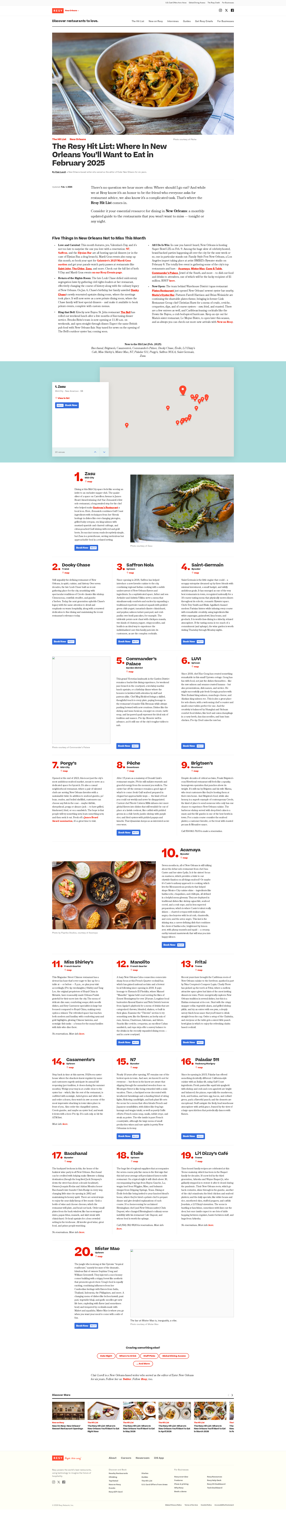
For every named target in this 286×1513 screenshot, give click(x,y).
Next (232, 1395)
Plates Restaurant (163, 290)
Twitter (127, 1379)
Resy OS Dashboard (216, 1484)
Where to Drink (127, 1356)
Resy (144, 1379)
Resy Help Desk (214, 1480)
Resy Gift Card (115, 1492)
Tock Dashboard (214, 1487)
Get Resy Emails (204, 21)
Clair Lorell (60, 172)
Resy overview (181, 1476)
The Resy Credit (214, 2)
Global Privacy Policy (173, 1505)
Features (178, 1480)
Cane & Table (214, 268)
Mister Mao (198, 268)
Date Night (106, 1356)
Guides (187, 21)
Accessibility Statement (224, 1505)
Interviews (173, 21)
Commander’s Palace (165, 272)
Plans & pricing (181, 1484)
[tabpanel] (70, 1416)
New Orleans (78, 139)
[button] (182, 391)
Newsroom (143, 1458)
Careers (126, 1458)
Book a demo (180, 1491)
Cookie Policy (206, 1505)
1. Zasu (60, 387)
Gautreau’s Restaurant (105, 507)
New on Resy (156, 21)
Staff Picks (149, 1356)
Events (112, 1488)
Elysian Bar (85, 253)
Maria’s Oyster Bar (163, 294)
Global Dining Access (197, 2)
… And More (143, 1363)
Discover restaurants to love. (75, 21)
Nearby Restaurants (118, 1473)
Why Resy (178, 1487)
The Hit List (138, 21)
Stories (145, 1473)
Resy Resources (214, 1476)
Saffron (62, 253)
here (172, 281)
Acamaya (184, 268)
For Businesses (228, 2)
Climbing (113, 1477)
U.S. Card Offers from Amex (175, 2)
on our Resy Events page (107, 273)
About (112, 1458)
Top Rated (113, 1480)
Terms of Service (191, 1505)
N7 (128, 249)
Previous (228, 1395)
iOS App (159, 1458)
